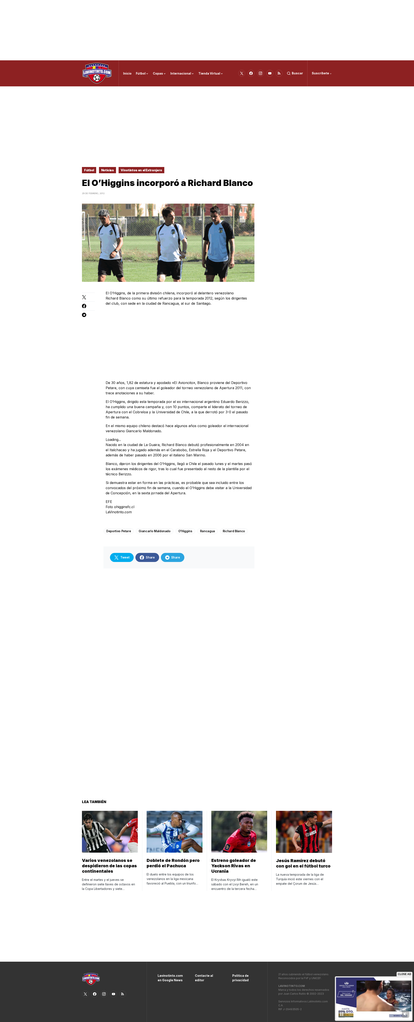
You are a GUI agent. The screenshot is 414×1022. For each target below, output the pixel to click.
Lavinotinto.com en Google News (170, 978)
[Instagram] (260, 73)
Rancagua (207, 531)
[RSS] (279, 73)
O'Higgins (185, 531)
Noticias (107, 170)
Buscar (297, 73)
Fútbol (89, 170)
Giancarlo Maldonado (154, 531)
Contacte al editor (204, 978)
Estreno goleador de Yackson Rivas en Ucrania (233, 866)
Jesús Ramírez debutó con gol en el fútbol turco (303, 863)
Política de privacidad (240, 978)
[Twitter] (241, 73)
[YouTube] (269, 73)
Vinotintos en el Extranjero (141, 170)
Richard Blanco (234, 531)
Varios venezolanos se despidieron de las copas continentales (109, 866)
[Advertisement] (207, 30)
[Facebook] (251, 73)
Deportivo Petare (118, 531)
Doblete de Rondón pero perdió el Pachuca (173, 863)
